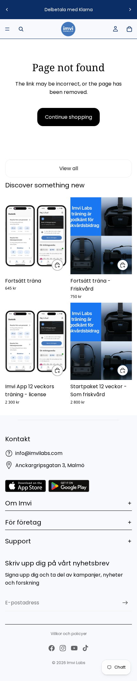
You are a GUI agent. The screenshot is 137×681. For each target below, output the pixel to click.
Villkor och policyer (69, 633)
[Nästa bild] (130, 10)
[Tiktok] (85, 648)
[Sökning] (21, 29)
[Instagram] (63, 648)
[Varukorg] (129, 29)
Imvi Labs (76, 662)
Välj (62, 265)
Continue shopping (68, 117)
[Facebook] (51, 648)
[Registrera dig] (125, 602)
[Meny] (7, 29)
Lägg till (62, 370)
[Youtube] (74, 648)
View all (68, 168)
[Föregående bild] (7, 10)
